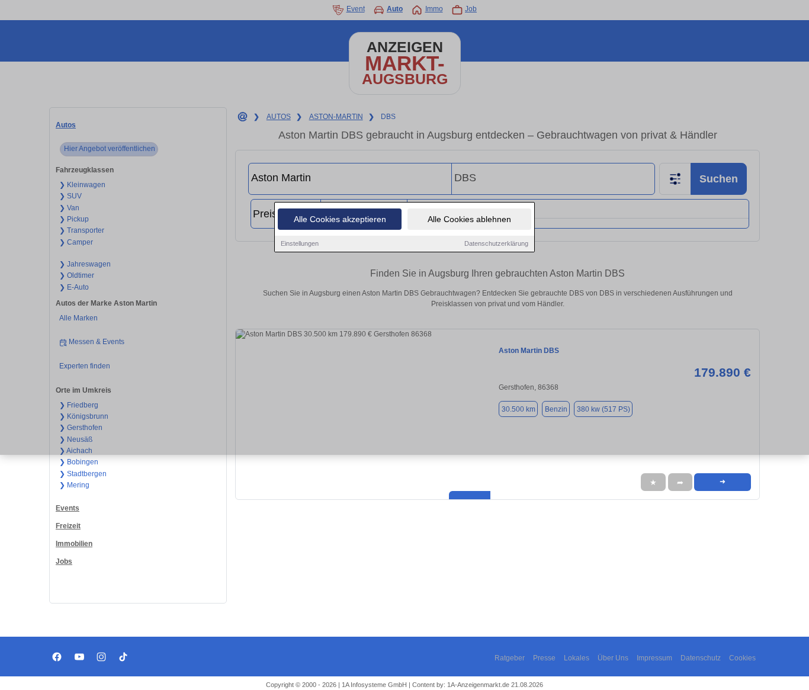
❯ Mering (74, 485)
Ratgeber (510, 658)
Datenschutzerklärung (496, 243)
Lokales (576, 658)
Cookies (742, 658)
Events (67, 508)
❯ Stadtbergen (83, 474)
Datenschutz (700, 658)
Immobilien (74, 544)
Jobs (64, 561)
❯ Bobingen (78, 462)
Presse (544, 658)
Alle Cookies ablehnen (469, 219)
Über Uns (613, 658)
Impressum (654, 658)
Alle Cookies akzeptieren (340, 219)
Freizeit (68, 526)
